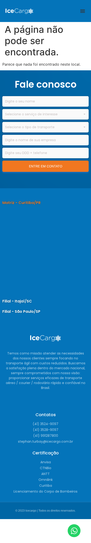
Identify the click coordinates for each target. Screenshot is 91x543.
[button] (82, 11)
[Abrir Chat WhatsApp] (74, 530)
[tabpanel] (45, 252)
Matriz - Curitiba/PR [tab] (21, 202)
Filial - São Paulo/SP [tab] (21, 311)
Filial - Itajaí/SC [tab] (17, 301)
